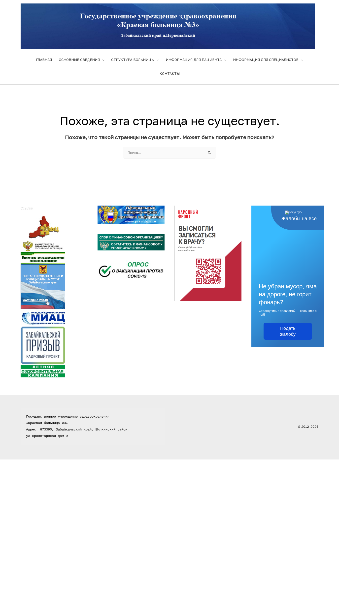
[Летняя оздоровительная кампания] (43, 370)
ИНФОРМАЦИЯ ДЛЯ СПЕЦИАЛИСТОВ (266, 60)
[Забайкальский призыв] (43, 345)
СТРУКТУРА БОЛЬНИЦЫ (132, 60)
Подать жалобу (288, 331)
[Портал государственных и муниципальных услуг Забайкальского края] (43, 286)
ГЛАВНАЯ (44, 60)
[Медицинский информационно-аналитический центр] (43, 317)
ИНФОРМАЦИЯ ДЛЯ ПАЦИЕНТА (194, 60)
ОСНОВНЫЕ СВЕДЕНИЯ (79, 60)
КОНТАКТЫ (170, 73)
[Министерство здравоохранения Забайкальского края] (43, 258)
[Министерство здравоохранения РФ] (43, 246)
